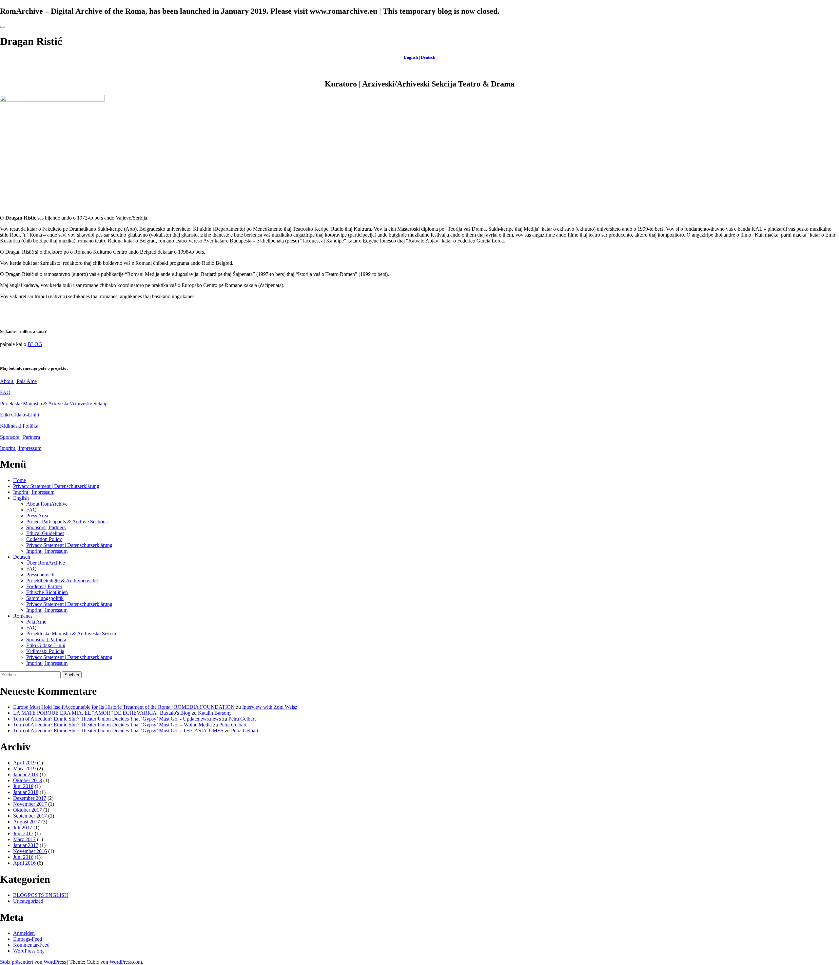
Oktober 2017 (27, 810)
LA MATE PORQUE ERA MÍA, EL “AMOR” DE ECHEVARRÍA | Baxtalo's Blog (101, 713)
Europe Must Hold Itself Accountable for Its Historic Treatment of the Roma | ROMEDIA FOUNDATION (124, 707)
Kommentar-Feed (31, 945)
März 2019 (24, 768)
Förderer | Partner (44, 586)
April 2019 (24, 762)
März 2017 (24, 839)
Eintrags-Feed (27, 939)
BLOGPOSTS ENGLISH (40, 895)
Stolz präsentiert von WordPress (33, 962)
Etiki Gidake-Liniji (19, 414)
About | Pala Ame (18, 381)
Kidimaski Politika (19, 426)
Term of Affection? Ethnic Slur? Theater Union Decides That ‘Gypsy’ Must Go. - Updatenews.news (117, 719)
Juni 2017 (23, 833)
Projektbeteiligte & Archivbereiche (62, 580)
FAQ (5, 392)
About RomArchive (47, 504)
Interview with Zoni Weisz (269, 707)
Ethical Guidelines (45, 533)
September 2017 (30, 816)
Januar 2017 (25, 845)
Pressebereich (40, 574)
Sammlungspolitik (45, 598)
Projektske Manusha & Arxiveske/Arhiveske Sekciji (53, 403)
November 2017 (30, 804)
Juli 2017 (22, 827)
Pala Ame (36, 622)
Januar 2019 (25, 774)
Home (19, 480)
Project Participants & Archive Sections (66, 521)
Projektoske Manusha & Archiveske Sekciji (71, 633)
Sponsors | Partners (46, 527)
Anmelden (24, 933)
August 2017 (26, 821)
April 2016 (24, 863)
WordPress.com (125, 962)
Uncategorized (28, 901)
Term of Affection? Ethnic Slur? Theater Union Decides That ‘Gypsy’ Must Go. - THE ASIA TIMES (118, 730)
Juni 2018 (23, 786)
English (411, 57)
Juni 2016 (23, 857)
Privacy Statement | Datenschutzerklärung (56, 486)
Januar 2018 (25, 792)
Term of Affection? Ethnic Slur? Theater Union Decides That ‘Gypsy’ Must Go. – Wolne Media (112, 724)
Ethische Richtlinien (47, 592)
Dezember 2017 (29, 798)
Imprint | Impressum (20, 448)
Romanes (22, 616)
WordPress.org (28, 951)
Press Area (37, 515)
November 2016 (30, 851)
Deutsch (428, 57)
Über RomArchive (45, 563)
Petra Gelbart (242, 719)
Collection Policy (44, 539)
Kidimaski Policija (45, 651)
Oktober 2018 (27, 780)
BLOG (35, 344)
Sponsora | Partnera (20, 437)
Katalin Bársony (215, 713)
